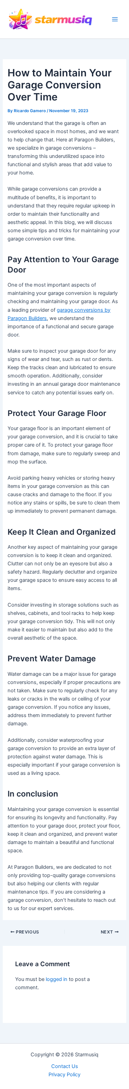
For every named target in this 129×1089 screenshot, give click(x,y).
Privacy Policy (64, 1074)
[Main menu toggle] (115, 19)
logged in (56, 979)
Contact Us (64, 1066)
